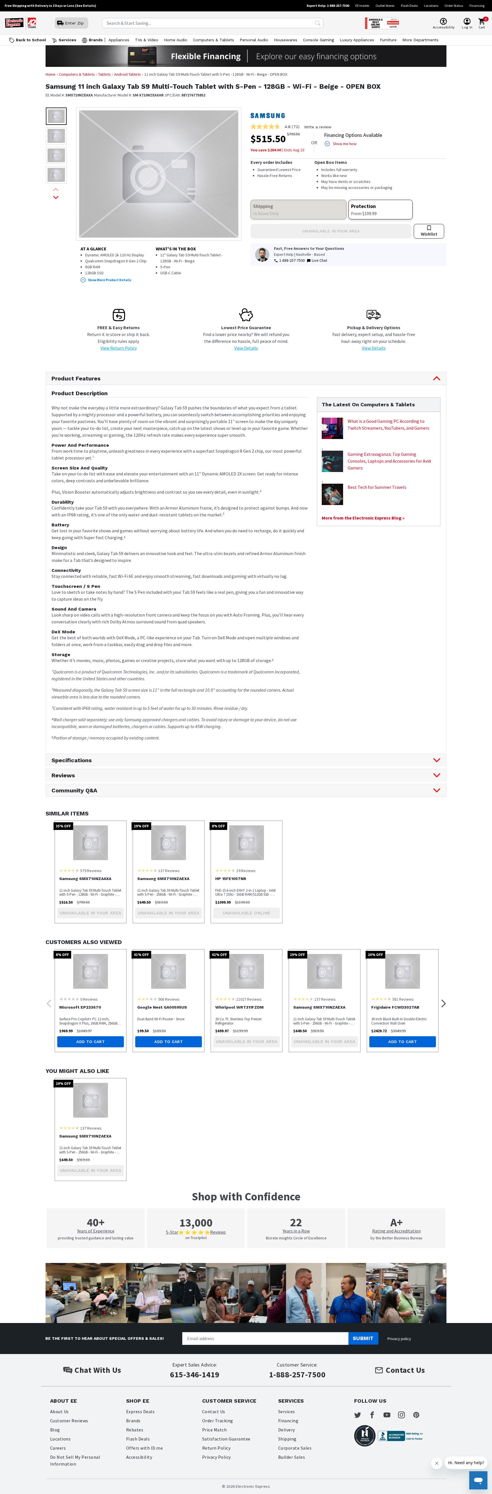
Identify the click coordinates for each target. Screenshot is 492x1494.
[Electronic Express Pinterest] (420, 1415)
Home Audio (175, 40)
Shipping (287, 1439)
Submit (363, 1338)
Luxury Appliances (357, 40)
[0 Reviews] (69, 999)
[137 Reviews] (147, 870)
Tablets (104, 74)
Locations (431, 5)
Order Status (453, 5)
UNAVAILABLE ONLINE (246, 913)
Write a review (317, 127)
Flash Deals (409, 5)
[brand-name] (268, 115)
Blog (55, 1430)
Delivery (286, 1430)
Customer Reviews (69, 1420)
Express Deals (140, 1411)
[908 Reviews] (147, 999)
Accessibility (139, 1457)
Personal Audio (254, 40)
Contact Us (213, 1411)
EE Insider (362, 5)
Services (67, 40)
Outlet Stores (385, 5)
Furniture (388, 40)
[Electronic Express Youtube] (390, 1415)
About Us (59, 1411)
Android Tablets (127, 74)
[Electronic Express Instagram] (405, 1415)
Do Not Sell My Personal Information (75, 1460)
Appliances (118, 40)
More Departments (420, 40)
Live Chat (319, 260)
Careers (58, 1448)
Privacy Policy (216, 1457)
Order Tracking (217, 1420)
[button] (56, 116)
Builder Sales (291, 1457)
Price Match (214, 1430)
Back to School (31, 40)
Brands (96, 40)
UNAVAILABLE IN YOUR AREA (331, 231)
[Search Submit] (317, 23)
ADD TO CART (90, 1041)
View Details (246, 348)
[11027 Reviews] (225, 999)
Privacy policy (399, 1338)
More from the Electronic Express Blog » (363, 518)
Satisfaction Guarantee (226, 1439)
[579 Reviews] (69, 870)
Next (442, 1002)
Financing (477, 5)
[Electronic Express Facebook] (375, 1415)
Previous (47, 1002)
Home (51, 74)
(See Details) (85, 5)
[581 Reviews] (381, 999)
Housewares (285, 40)
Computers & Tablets (213, 40)
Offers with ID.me (144, 1448)
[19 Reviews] (225, 870)
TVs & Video (146, 40)
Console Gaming (318, 40)
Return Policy (216, 1448)
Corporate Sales (294, 1448)
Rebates (134, 1430)
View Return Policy (119, 348)
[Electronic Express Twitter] (361, 1415)
